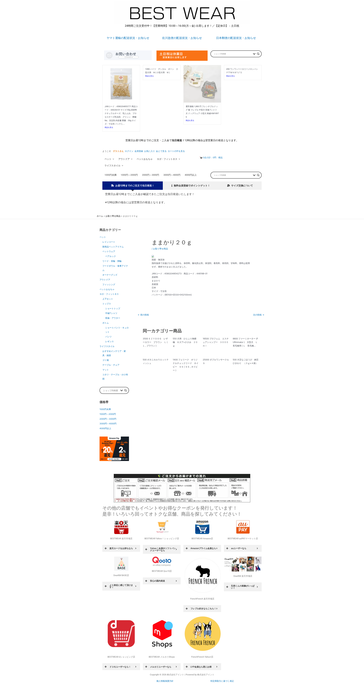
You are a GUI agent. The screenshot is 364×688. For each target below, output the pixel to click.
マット (105, 369)
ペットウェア (108, 251)
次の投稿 (258, 314)
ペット (108, 159)
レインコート (108, 242)
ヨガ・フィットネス (167, 159)
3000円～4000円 (171, 175)
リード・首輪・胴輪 (112, 261)
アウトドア (124, 159)
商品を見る (109, 127)
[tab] (132, 185)
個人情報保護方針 (164, 681)
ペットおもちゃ (145, 159)
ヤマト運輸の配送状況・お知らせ (128, 38)
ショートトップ (112, 308)
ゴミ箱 (105, 360)
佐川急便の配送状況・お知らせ (182, 38)
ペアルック (110, 256)
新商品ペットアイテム (113, 246)
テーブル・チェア (110, 365)
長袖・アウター (112, 318)
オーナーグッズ (109, 274)
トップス (106, 303)
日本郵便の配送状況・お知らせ (236, 38)
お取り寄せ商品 (160, 248)
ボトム (105, 322)
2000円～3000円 (150, 175)
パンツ (108, 336)
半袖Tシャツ (111, 313)
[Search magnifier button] (258, 54)
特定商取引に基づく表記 (222, 681)
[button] (109, 159)
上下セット (107, 298)
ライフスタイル (112, 165)
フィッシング (108, 284)
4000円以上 (191, 175)
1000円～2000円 (129, 175)
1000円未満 (110, 175)
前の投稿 (143, 314)
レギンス (109, 341)
